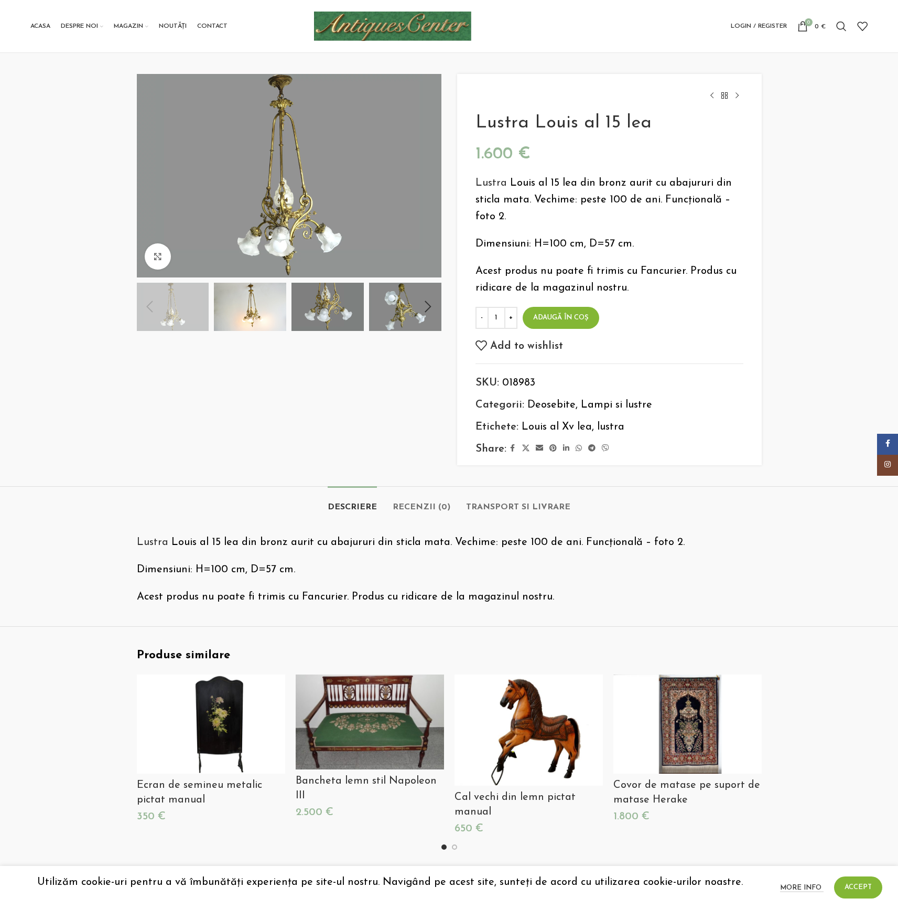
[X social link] (526, 448)
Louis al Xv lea (557, 427)
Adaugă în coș (561, 317)
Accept (858, 887)
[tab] (352, 502)
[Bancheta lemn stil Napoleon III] (370, 722)
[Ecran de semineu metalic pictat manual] (211, 724)
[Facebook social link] (512, 448)
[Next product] (737, 96)
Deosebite (551, 405)
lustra (610, 427)
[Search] (841, 26)
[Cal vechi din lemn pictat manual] (529, 730)
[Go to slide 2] (454, 847)
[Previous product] (712, 96)
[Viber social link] (605, 448)
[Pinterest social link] (553, 448)
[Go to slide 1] (444, 847)
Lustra (491, 183)
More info (802, 887)
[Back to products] (724, 96)
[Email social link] (539, 448)
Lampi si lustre (616, 405)
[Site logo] (392, 25)
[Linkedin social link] (566, 448)
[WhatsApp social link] (578, 448)
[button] (150, 307)
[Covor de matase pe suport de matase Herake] (687, 724)
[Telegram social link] (592, 448)
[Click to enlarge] (158, 256)
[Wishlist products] (862, 26)
